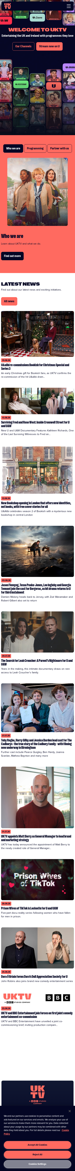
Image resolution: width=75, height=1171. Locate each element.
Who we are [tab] (13, 148)
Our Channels (23, 46)
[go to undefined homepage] (37, 1095)
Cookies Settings (37, 1164)
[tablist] (37, 148)
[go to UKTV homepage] (7, 6)
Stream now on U (49, 46)
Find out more (12, 256)
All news (9, 301)
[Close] (70, 1111)
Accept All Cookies (37, 1145)
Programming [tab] (35, 148)
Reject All (37, 1154)
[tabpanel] (37, 209)
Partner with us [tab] (59, 148)
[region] (37, 1138)
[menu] (69, 6)
